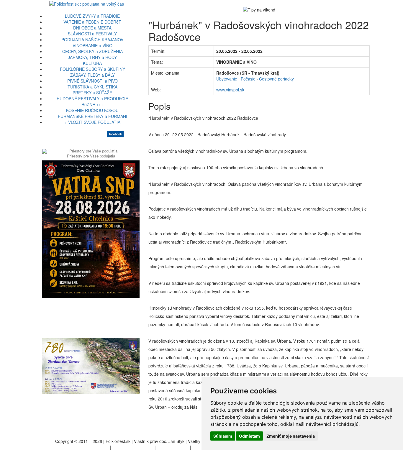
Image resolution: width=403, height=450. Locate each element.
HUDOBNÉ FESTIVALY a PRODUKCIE (92, 98)
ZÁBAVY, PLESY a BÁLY (92, 75)
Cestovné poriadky (276, 79)
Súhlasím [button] (222, 435)
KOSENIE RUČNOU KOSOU (92, 110)
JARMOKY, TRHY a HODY (92, 57)
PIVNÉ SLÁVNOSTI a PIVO (92, 81)
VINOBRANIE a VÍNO (92, 45)
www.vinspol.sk (230, 90)
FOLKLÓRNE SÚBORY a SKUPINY (92, 69)
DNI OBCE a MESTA (92, 28)
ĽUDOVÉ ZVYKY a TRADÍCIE (92, 16)
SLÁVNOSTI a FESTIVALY (92, 34)
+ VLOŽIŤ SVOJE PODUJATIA (92, 122)
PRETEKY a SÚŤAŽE (92, 93)
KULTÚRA (92, 63)
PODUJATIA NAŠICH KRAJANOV (92, 39)
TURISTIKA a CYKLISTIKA (92, 87)
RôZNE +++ (92, 104)
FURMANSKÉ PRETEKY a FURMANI (92, 116)
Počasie (248, 79)
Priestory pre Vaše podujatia (91, 156)
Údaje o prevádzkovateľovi (84, 447)
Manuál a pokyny (173, 447)
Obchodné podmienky (132, 447)
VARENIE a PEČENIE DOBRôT (92, 22)
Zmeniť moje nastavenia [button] (290, 435)
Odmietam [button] (249, 435)
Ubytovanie (226, 79)
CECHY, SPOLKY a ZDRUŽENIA (92, 51)
